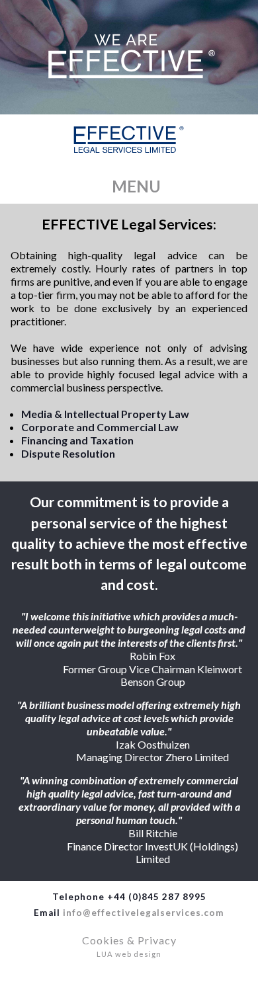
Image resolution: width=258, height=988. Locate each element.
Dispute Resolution (68, 453)
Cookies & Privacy (129, 940)
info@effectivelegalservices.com (143, 912)
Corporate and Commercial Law (100, 427)
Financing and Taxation (77, 440)
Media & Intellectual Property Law (105, 413)
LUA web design (129, 954)
